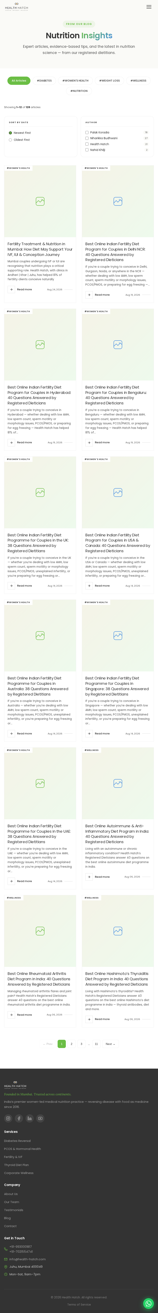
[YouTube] (40, 1118)
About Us (11, 1194)
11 (96, 1044)
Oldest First (22, 140)
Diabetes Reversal (17, 1141)
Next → (110, 1044)
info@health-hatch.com (27, 1259)
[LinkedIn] (30, 1118)
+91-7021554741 (21, 1252)
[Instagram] (8, 1118)
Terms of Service (79, 1305)
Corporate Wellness (19, 1173)
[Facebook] (19, 1118)
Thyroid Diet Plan (16, 1165)
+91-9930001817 (20, 1247)
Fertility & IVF (13, 1157)
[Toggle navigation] (149, 7)
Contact (10, 1226)
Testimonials (13, 1210)
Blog (7, 1218)
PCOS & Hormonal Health (22, 1149)
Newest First (22, 133)
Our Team (11, 1202)
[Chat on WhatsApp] (148, 1303)
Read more (24, 289)
